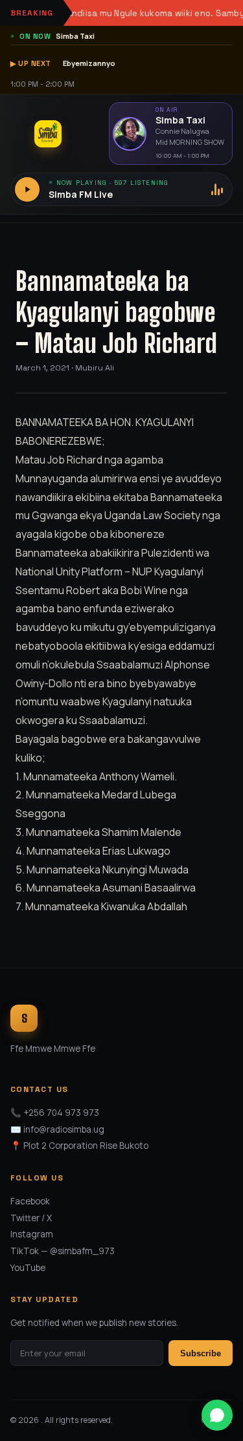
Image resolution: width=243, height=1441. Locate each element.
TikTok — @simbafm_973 (62, 1251)
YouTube (27, 1268)
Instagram (31, 1234)
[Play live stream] (27, 189)
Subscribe (200, 1353)
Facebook (30, 1201)
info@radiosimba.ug (63, 1129)
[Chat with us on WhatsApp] (217, 1415)
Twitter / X (31, 1218)
